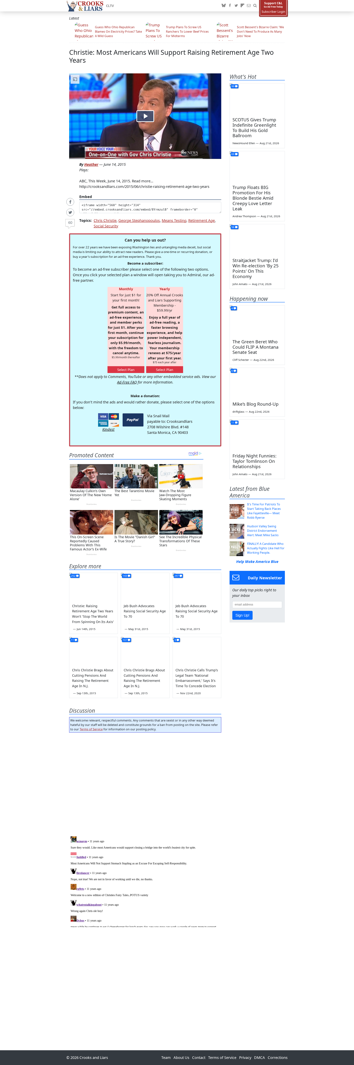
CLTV (110, 6)
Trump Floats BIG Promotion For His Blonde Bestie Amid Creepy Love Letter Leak (252, 197)
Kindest (108, 429)
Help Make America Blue (257, 561)
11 (72, 640)
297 (176, 575)
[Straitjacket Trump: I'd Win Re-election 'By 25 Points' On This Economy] (257, 239)
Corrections (278, 1057)
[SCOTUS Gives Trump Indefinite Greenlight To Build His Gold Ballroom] (257, 98)
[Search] (255, 5)
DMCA (259, 1057)
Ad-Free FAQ (127, 382)
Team (166, 1057)
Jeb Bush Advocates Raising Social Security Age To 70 (145, 611)
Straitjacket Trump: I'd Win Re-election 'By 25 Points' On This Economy (255, 268)
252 (73, 575)
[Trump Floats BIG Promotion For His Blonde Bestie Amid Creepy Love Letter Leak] (257, 166)
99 (232, 86)
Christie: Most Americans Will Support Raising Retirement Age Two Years (171, 56)
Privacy (245, 1057)
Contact (198, 1057)
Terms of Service (91, 729)
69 (232, 154)
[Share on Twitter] (70, 212)
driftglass (238, 411)
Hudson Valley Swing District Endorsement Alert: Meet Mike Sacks (263, 530)
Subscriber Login (273, 11)
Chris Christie (105, 220)
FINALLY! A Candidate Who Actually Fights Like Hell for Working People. (265, 548)
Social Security (106, 225)
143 (125, 575)
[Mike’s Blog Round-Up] (257, 383)
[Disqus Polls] (145, 783)
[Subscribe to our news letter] (249, 5)
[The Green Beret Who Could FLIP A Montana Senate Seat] (257, 320)
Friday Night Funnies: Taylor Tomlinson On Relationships (254, 461)
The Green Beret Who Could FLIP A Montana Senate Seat (255, 347)
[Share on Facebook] (70, 202)
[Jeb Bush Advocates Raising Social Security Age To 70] (145, 586)
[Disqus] (145, 881)
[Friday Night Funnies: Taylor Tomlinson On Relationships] (257, 435)
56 (232, 227)
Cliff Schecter (240, 360)
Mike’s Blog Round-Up (255, 404)
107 (125, 640)
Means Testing (174, 220)
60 (70, 222)
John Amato (239, 284)
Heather (91, 164)
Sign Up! (242, 615)
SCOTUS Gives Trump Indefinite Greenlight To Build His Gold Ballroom (254, 127)
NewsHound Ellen (243, 143)
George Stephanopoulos (139, 220)
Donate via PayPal (133, 420)
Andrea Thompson (244, 216)
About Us (181, 1057)
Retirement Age (201, 220)
